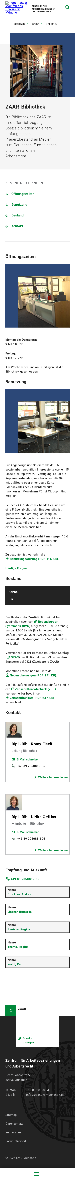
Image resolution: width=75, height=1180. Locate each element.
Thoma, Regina (18, 947)
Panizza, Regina (19, 929)
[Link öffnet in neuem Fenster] (37, 1026)
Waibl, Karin (16, 964)
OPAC (15, 657)
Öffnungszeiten (22, 194)
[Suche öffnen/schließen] (67, 7)
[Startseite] (10, 1010)
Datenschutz (14, 1123)
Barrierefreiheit (15, 1141)
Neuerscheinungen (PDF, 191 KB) (33, 675)
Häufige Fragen (16, 568)
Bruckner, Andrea (19, 894)
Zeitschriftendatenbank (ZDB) (35, 689)
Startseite (19, 24)
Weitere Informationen (53, 777)
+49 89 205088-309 (25, 879)
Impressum (13, 1132)
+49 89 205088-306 (31, 838)
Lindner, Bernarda (20, 912)
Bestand (17, 215)
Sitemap (11, 1115)
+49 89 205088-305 (31, 766)
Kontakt (17, 226)
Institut (35, 24)
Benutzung (19, 204)
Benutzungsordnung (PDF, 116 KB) (34, 559)
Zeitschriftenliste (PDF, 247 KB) (32, 698)
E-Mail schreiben (28, 759)
